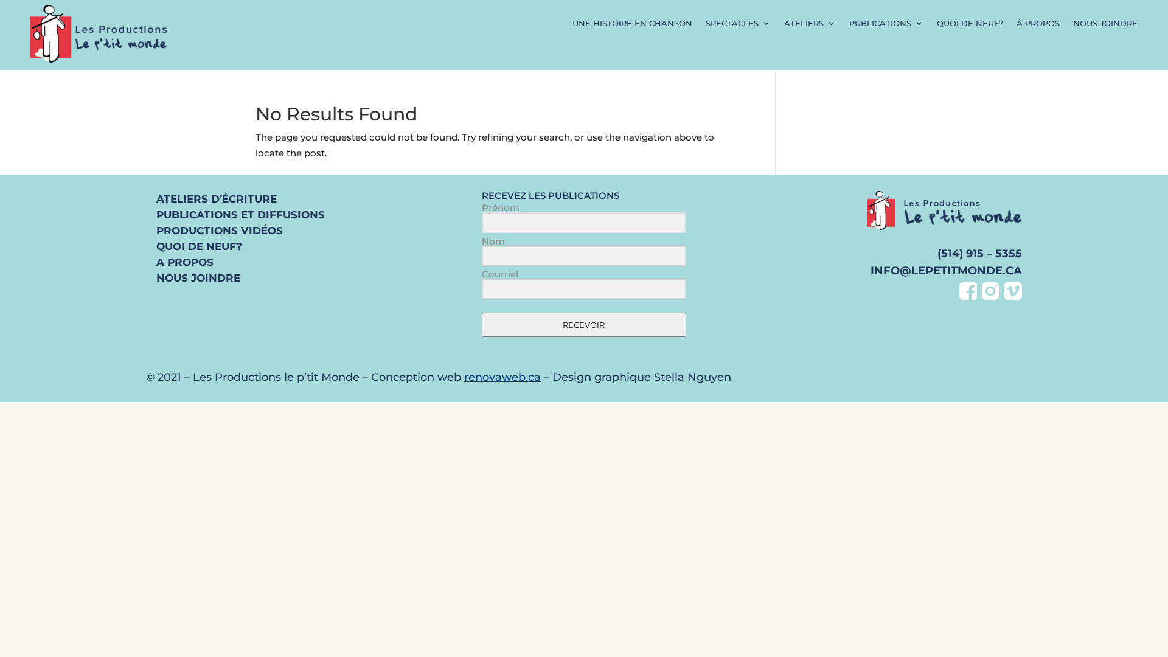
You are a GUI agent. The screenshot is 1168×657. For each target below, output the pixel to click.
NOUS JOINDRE (1105, 23)
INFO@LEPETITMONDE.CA (946, 270)
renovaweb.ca (502, 377)
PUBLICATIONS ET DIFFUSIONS (240, 215)
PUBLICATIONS (880, 23)
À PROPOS (1038, 23)
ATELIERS (804, 23)
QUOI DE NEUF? (970, 23)
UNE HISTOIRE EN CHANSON (632, 23)
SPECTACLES (732, 23)
